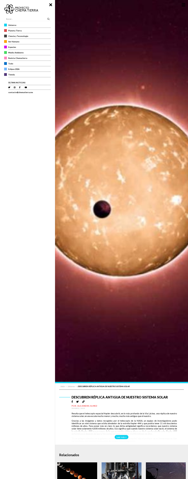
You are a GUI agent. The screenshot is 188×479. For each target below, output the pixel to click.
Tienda (11, 74)
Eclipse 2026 (13, 69)
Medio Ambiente (16, 52)
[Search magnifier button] (49, 19)
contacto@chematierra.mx (20, 92)
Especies (12, 47)
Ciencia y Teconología (18, 36)
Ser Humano (13, 41)
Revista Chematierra (17, 58)
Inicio (62, 386)
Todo (10, 63)
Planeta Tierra (15, 30)
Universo (12, 25)
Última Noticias (16, 82)
